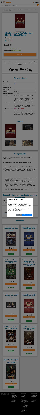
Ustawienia (19, 214)
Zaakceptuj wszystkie (27, 214)
